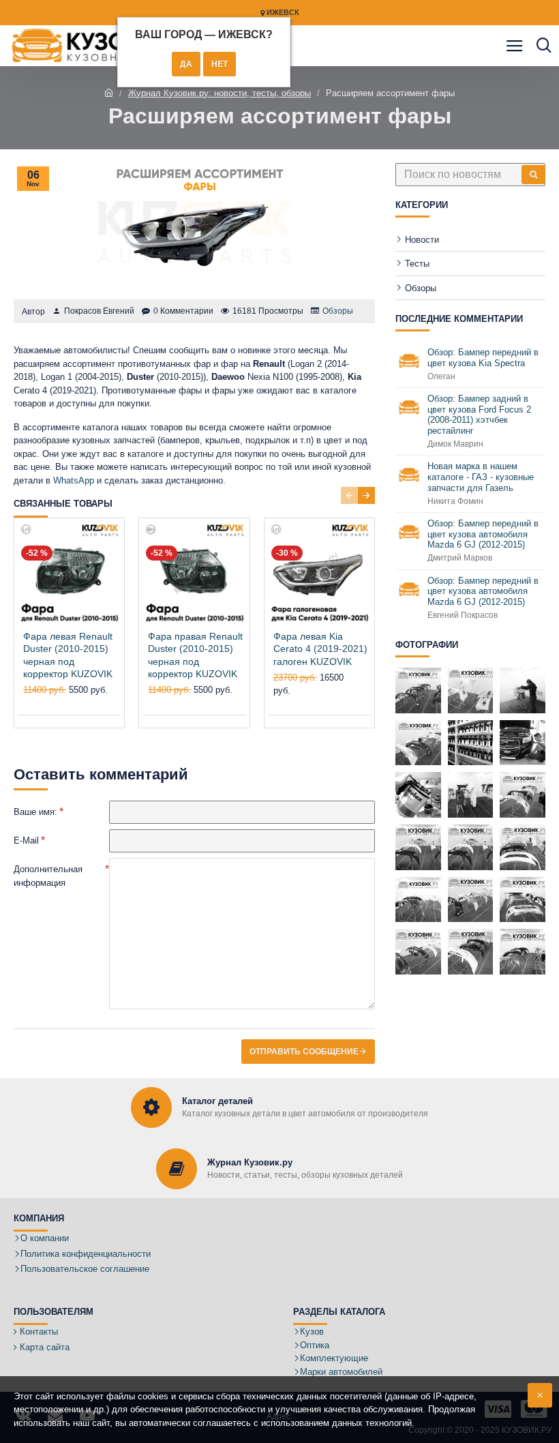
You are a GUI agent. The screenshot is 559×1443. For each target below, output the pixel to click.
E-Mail (26, 840)
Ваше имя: (35, 812)
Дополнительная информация (48, 876)
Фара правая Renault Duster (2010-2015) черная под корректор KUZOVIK (195, 655)
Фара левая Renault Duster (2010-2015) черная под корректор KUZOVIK (67, 655)
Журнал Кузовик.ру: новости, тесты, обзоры (219, 93)
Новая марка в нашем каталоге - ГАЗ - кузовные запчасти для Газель (480, 476)
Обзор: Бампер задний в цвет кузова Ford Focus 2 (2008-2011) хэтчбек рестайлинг (479, 414)
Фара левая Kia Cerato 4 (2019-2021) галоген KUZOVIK (320, 648)
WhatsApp (73, 480)
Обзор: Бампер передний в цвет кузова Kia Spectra (483, 357)
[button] (349, 495)
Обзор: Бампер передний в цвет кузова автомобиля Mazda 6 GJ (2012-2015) (483, 534)
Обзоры (337, 311)
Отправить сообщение (304, 1051)
